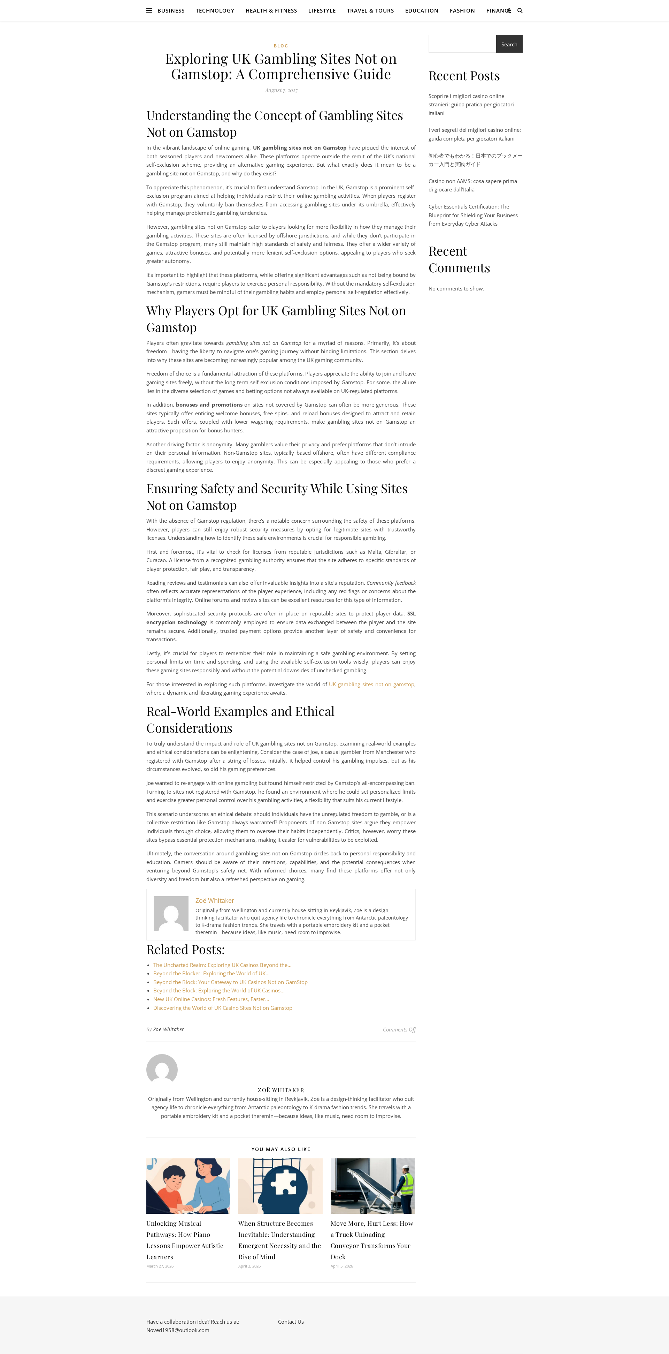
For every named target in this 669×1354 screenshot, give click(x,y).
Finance (499, 10)
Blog (281, 46)
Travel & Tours (370, 10)
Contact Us (291, 1321)
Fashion (462, 10)
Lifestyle (322, 10)
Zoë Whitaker (168, 1029)
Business (171, 10)
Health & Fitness (271, 10)
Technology (215, 10)
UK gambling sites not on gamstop (371, 684)
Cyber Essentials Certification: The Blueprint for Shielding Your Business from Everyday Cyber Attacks (473, 215)
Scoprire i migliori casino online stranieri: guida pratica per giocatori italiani (471, 104)
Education (422, 10)
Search (509, 44)
